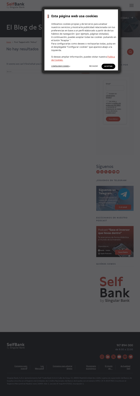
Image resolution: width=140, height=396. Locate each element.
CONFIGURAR (60, 66)
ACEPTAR (108, 66)
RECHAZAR (93, 66)
